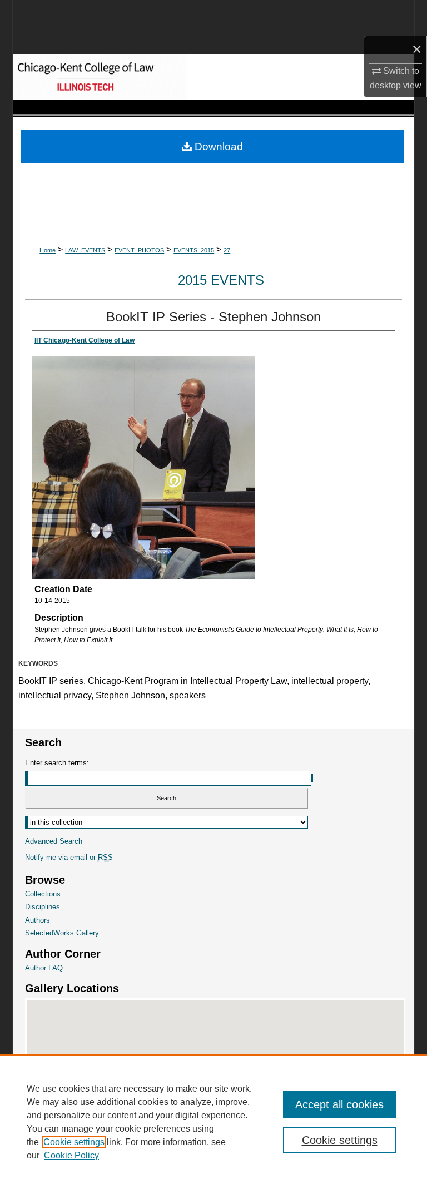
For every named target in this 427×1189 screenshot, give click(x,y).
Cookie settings (74, 1142)
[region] (213, 1121)
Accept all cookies (339, 1104)
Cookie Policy (71, 1155)
